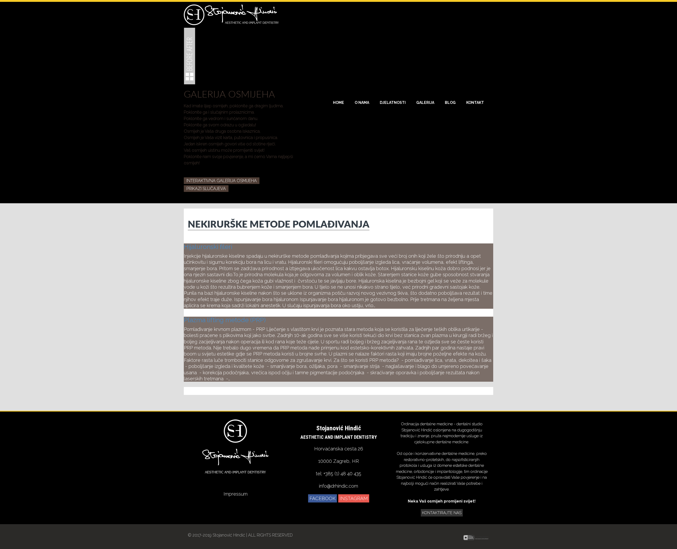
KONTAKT (475, 102)
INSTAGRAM (354, 498)
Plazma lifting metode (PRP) (225, 320)
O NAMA (362, 102)
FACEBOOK (322, 498)
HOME (338, 102)
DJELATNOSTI (393, 102)
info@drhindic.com (338, 486)
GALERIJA (425, 102)
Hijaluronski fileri (208, 247)
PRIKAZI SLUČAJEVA (206, 188)
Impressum (235, 494)
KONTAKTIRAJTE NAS (441, 512)
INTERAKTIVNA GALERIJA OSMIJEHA (221, 180)
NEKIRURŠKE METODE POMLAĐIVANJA (278, 224)
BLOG (450, 102)
